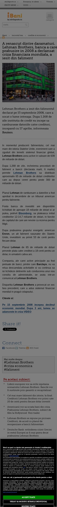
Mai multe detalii (14, 455)
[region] (28, 473)
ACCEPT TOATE (28, 497)
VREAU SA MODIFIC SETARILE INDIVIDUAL (28, 502)
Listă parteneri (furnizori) (10, 492)
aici (24, 467)
